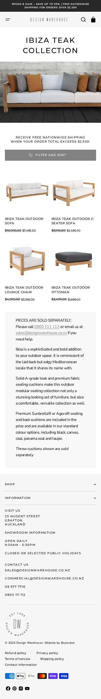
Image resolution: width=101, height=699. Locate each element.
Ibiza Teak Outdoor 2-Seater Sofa (72, 221)
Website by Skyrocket (59, 643)
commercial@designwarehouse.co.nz (44, 578)
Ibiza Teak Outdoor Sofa (24, 221)
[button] (7, 19)
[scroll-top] (90, 688)
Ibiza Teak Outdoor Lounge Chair (24, 290)
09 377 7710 (15, 586)
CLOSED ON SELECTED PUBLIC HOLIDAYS (43, 553)
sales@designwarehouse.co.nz (41, 333)
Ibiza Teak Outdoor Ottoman (70, 290)
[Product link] (27, 201)
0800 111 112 (46, 326)
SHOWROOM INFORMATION (30, 532)
